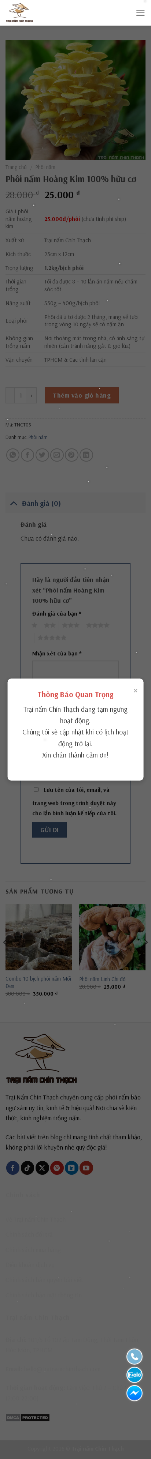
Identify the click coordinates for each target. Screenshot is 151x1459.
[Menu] (141, 12)
